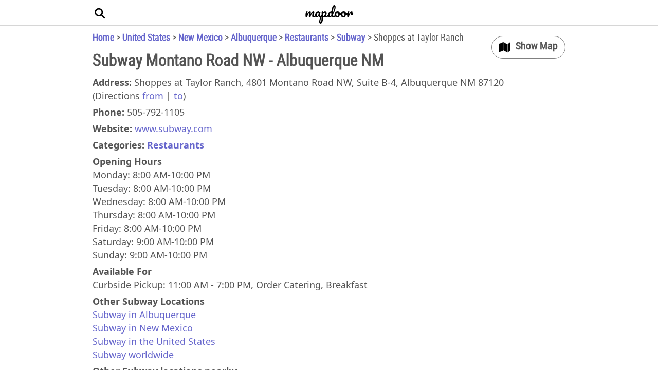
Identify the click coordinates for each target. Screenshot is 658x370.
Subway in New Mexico (143, 328)
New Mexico (200, 37)
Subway (351, 37)
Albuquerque (254, 37)
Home (103, 37)
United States (146, 37)
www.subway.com (173, 128)
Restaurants (306, 37)
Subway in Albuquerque (144, 314)
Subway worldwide (133, 354)
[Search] (100, 13)
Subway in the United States (154, 341)
